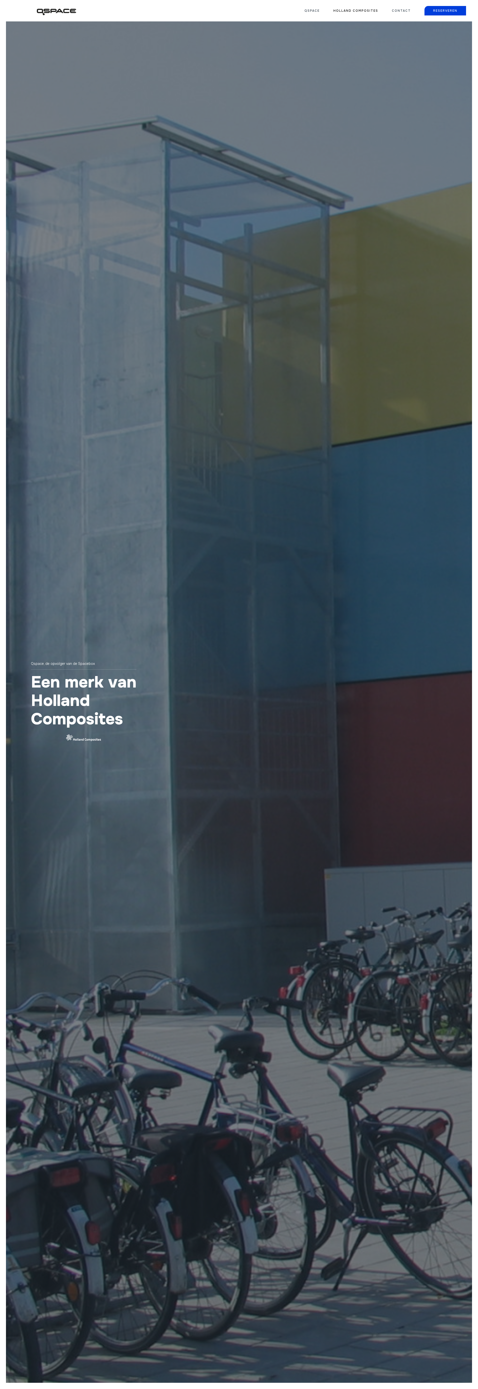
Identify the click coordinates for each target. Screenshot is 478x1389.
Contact (401, 11)
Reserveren (445, 11)
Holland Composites (355, 11)
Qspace (312, 11)
